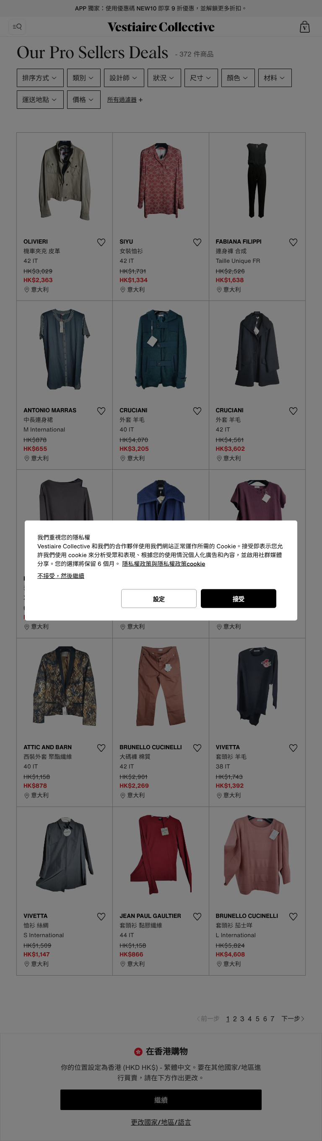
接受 (238, 598)
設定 (159, 598)
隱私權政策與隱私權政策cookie (163, 564)
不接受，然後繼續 (60, 575)
